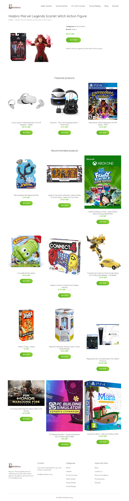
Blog (106, 6)
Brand (77, 26)
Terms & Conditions (101, 475)
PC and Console (78, 6)
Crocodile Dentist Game (26, 273)
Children (69, 471)
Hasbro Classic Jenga (26, 347)
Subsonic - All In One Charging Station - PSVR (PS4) (64, 124)
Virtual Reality (94, 6)
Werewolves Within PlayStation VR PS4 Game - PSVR (103, 124)
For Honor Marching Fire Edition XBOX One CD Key (26, 410)
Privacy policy (99, 479)
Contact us (98, 471)
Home (11, 20)
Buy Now (73, 40)
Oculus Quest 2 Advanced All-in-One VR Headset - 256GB (26, 124)
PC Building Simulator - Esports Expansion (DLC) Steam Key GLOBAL (64, 435)
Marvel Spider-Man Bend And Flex (26, 195)
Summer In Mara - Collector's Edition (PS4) (102, 434)
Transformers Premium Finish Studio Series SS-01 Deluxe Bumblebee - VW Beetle (103, 274)
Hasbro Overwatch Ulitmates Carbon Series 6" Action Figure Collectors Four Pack (64, 196)
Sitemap (97, 483)
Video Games (46, 6)
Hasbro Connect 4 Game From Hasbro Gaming (64, 286)
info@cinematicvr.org (44, 474)
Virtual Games (61, 6)
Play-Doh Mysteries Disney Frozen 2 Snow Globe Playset (64, 348)
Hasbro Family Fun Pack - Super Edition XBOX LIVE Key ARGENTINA (102, 213)
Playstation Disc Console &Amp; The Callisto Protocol (103, 360)
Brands (115, 6)
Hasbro (82, 26)
